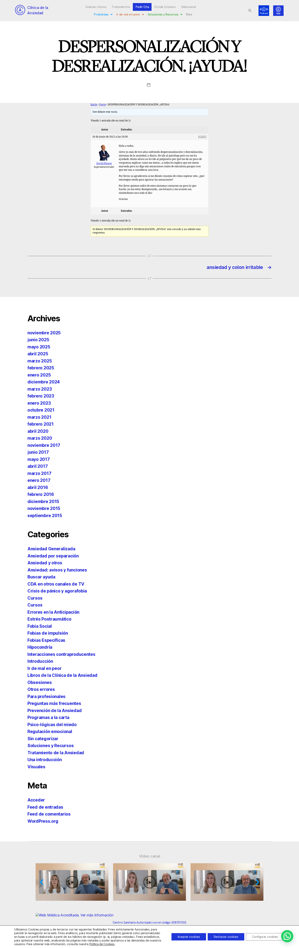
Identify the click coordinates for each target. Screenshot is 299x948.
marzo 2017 (39, 473)
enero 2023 (39, 403)
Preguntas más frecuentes (54, 703)
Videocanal (188, 7)
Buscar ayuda (41, 576)
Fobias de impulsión (47, 633)
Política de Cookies (102, 944)
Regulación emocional (49, 731)
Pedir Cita (142, 7)
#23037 (202, 136)
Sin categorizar (42, 738)
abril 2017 (37, 466)
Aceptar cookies (189, 936)
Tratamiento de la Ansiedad (55, 752)
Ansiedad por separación (53, 555)
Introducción (40, 661)
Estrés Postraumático (49, 619)
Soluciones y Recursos (163, 14)
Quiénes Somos (96, 7)
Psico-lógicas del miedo (52, 724)
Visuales (36, 766)
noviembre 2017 (43, 445)
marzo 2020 (39, 438)
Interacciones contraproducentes (61, 654)
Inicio (94, 104)
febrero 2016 (40, 494)
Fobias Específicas (46, 640)
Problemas (101, 14)
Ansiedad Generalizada (51, 548)
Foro (189, 14)
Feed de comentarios (49, 814)
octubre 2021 (41, 410)
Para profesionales (46, 696)
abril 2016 (37, 487)
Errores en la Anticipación (53, 612)
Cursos (34, 598)
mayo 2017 (38, 459)
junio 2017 (38, 452)
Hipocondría (39, 647)
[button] (250, 10)
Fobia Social (39, 626)
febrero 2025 (40, 367)
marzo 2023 (39, 389)
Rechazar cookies (226, 936)
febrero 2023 (40, 396)
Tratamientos (121, 7)
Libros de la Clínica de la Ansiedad (62, 675)
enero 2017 (38, 480)
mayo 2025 (38, 346)
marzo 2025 (39, 360)
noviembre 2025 (44, 332)
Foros (102, 104)
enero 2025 (39, 375)
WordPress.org (42, 821)
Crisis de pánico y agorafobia (57, 590)
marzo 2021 (39, 417)
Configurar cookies (265, 936)
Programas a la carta (48, 717)
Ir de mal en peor (128, 14)
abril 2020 (37, 431)
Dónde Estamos (165, 7)
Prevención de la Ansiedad (54, 710)
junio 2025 (38, 339)
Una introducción (44, 759)
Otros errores (41, 689)
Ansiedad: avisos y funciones (57, 570)
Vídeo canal (149, 856)
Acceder (36, 800)
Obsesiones (39, 682)
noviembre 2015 (43, 508)
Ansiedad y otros (44, 562)
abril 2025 (37, 353)
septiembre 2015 (44, 515)
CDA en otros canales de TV (55, 584)
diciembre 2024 (43, 381)
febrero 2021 (40, 424)
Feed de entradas (45, 807)
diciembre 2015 (43, 501)
